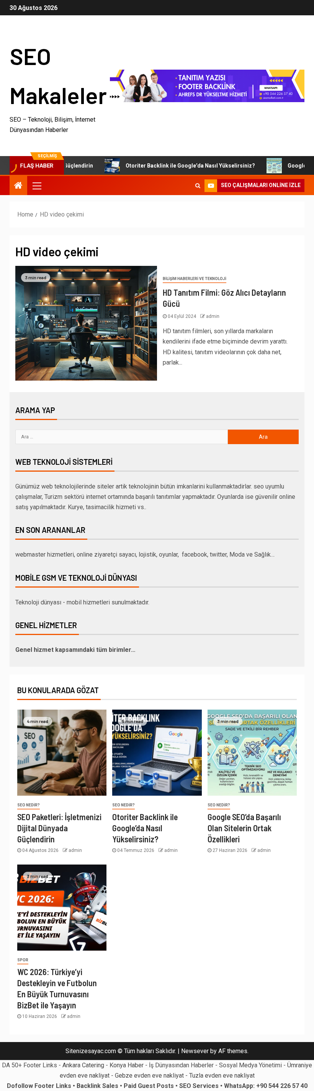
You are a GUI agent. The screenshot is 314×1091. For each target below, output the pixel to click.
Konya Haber (127, 1065)
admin (212, 316)
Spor (22, 960)
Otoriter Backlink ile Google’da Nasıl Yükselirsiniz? (172, 166)
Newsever (195, 1051)
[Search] (198, 185)
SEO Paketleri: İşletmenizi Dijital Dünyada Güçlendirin (59, 828)
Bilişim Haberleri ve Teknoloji (194, 279)
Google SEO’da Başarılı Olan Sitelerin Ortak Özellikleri (244, 828)
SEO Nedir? (28, 805)
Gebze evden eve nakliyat (149, 1075)
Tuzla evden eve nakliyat (222, 1075)
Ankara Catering (83, 1065)
